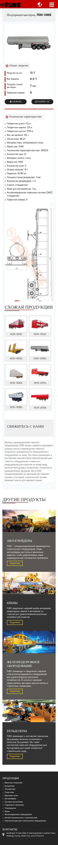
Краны (7, 811)
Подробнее (15, 563)
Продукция (10, 778)
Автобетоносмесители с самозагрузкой (21, 817)
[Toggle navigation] (52, 4)
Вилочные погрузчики (13, 782)
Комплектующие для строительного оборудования (25, 820)
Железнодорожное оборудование (18, 814)
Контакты (9, 829)
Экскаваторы (10, 789)
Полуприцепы (10, 808)
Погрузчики (9, 792)
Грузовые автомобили (14, 801)
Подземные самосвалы (14, 805)
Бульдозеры (10, 786)
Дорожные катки (11, 795)
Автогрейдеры (10, 798)
